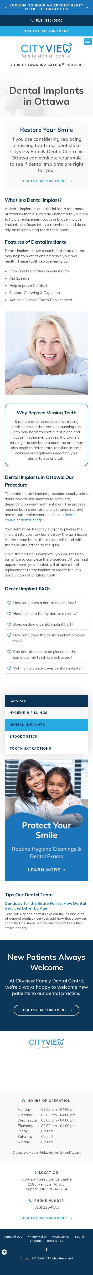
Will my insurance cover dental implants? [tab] (47, 668)
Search (80, 1236)
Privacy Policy (37, 1236)
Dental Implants (27, 725)
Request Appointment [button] (47, 31)
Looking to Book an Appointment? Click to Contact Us (46, 7)
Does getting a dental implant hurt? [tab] (43, 624)
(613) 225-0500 (48, 20)
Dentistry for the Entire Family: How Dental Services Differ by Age (45, 906)
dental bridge (32, 519)
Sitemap (36, 1240)
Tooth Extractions (30, 748)
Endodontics (23, 736)
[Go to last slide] (6, 7)
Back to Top (55, 1240)
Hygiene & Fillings (28, 713)
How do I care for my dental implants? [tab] (45, 613)
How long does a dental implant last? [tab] (44, 602)
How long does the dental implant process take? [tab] (49, 638)
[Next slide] (87, 7)
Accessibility (60, 1236)
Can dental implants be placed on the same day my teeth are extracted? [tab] (44, 654)
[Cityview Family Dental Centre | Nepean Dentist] (46, 1050)
